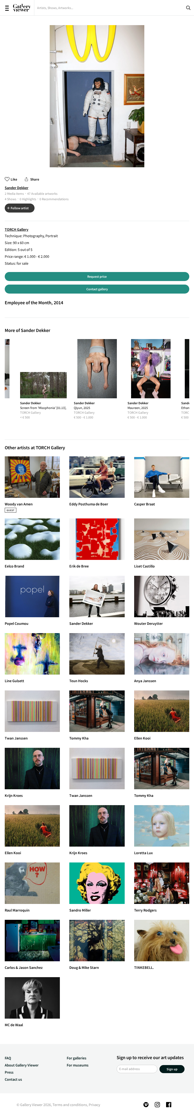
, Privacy (93, 1104)
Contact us (13, 1079)
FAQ (8, 1058)
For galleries (76, 1058)
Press (9, 1072)
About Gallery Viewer (22, 1065)
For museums (77, 1065)
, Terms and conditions (69, 1104)
